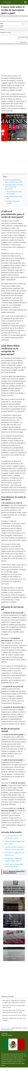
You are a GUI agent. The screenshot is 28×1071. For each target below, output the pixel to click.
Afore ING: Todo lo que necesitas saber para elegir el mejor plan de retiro (13, 1011)
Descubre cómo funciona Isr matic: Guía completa (14, 1019)
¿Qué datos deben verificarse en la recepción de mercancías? (14, 187)
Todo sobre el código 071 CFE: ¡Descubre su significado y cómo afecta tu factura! (14, 1001)
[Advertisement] (14, 60)
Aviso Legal (4, 1033)
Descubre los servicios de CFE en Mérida (14, 1015)
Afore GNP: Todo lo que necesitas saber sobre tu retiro (13, 1006)
